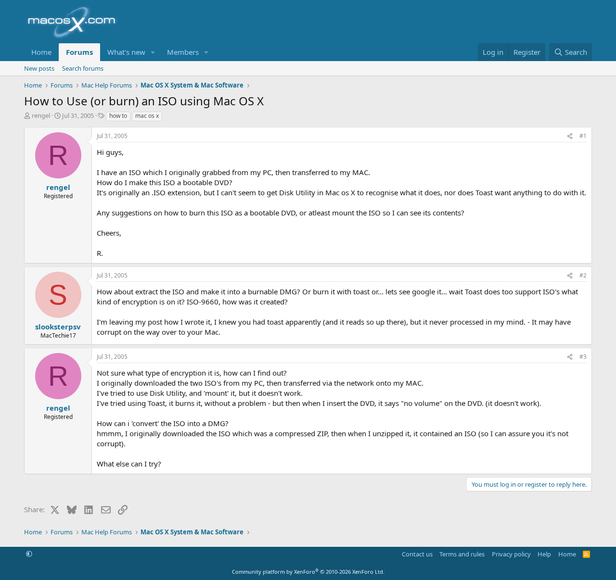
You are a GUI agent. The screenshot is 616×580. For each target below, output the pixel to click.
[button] (153, 52)
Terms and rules (462, 554)
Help (544, 554)
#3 (583, 357)
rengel (41, 115)
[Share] (570, 136)
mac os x (147, 116)
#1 (583, 136)
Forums (79, 52)
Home (41, 52)
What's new (126, 52)
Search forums (82, 68)
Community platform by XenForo (308, 571)
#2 (583, 275)
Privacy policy (511, 554)
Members (183, 52)
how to (118, 116)
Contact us (417, 554)
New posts (39, 68)
